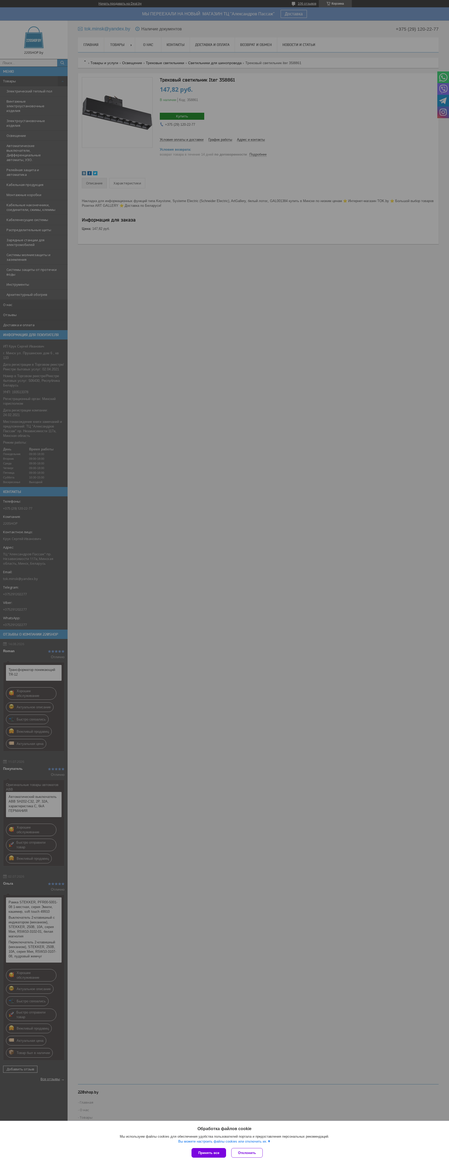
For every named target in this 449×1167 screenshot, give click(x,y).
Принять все (208, 1153)
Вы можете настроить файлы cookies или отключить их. (222, 1141)
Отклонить (247, 1153)
